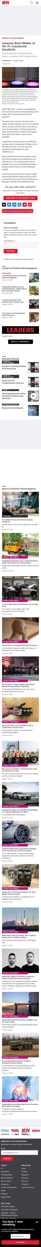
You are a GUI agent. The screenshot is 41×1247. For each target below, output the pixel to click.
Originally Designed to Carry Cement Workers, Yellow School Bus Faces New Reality (14, 289)
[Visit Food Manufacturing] (15, 1131)
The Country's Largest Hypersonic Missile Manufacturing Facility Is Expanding (18, 685)
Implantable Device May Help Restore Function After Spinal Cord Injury (20, 1105)
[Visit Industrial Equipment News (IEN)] (25, 1131)
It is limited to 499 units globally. (13, 815)
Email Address (9, 241)
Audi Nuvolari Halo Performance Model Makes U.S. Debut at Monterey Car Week (20, 811)
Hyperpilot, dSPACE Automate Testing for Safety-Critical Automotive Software (18, 978)
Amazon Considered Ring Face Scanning (14, 367)
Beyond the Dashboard (12, 408)
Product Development (13, 38)
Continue (20, 1242)
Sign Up (7, 1159)
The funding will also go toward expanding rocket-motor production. (20, 1026)
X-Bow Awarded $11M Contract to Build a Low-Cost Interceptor (20, 1021)
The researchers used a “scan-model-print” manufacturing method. (17, 731)
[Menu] (37, 3)
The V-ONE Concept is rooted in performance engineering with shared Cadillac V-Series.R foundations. (18, 856)
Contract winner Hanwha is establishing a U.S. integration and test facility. (18, 898)
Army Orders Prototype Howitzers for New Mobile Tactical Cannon (18, 893)
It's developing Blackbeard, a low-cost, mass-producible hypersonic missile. (18, 690)
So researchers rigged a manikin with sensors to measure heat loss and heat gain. (19, 649)
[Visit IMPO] (36, 1131)
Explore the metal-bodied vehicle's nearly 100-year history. (20, 567)
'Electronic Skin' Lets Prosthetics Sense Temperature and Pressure (17, 726)
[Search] (32, 3)
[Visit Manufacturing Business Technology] (25, 1134)
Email (3, 1148)
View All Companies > (20, 342)
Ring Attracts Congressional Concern (13, 381)
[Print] (4, 205)
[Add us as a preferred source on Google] (30, 205)
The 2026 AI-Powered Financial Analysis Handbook (14, 277)
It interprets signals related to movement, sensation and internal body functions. (20, 1110)
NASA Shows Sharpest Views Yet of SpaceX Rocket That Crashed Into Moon (19, 936)
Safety (6, 390)
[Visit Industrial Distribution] (5, 1134)
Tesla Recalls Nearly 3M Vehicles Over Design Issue (12, 301)
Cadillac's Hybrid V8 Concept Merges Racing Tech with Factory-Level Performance (19, 850)
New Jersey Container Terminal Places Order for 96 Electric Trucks (19, 770)
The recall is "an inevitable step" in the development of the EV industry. (15, 610)
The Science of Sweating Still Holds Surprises (13, 314)
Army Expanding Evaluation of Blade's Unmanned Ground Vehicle (16, 1062)
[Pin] (25, 205)
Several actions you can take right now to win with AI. (20, 526)
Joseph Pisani (18, 61)
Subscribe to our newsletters (20, 198)
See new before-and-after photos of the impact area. (19, 941)
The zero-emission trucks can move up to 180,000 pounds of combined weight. (20, 775)
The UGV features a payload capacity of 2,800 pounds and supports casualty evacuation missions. (18, 1068)
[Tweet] (19, 205)
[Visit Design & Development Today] (5, 1131)
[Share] (9, 205)
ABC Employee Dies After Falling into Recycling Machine (13, 395)
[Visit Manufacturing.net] (15, 1134)
